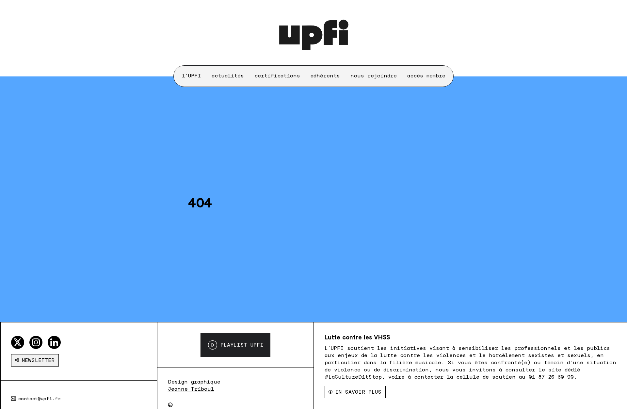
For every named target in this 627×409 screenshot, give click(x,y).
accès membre (426, 76)
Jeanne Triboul (191, 389)
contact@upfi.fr (39, 398)
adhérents (325, 76)
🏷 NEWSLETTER (35, 360)
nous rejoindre (373, 76)
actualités (228, 76)
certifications (277, 76)
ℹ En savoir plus (355, 392)
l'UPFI (191, 76)
